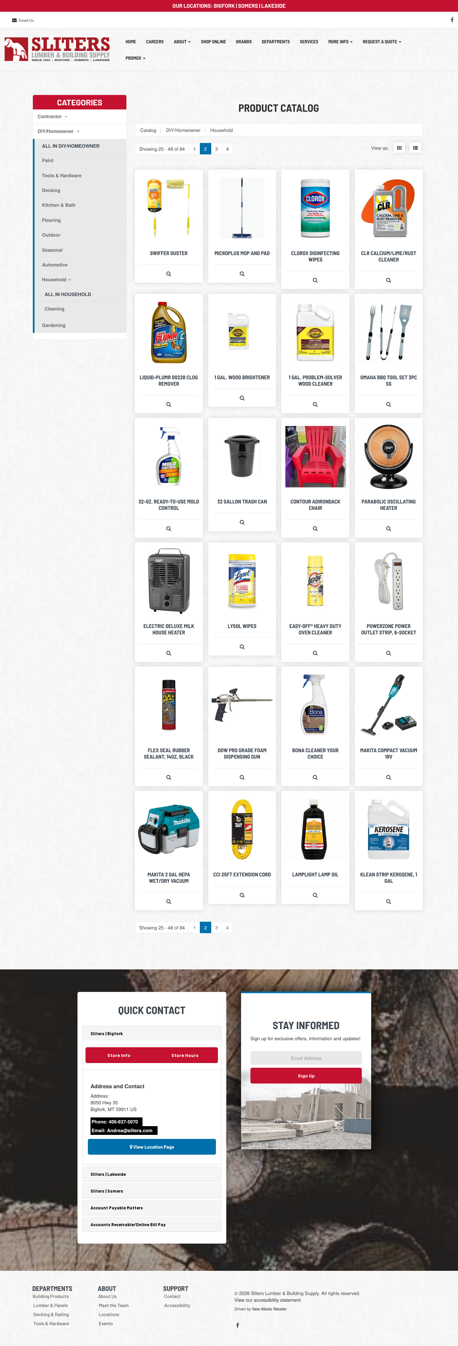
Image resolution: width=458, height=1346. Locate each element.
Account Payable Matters (117, 1207)
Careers (155, 41)
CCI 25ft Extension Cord (242, 874)
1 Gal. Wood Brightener (242, 377)
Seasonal (52, 250)
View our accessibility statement (267, 1299)
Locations (109, 1314)
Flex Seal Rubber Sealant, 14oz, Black (169, 753)
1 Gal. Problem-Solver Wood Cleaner (315, 380)
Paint (47, 160)
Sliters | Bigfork (107, 1033)
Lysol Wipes (242, 626)
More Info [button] (338, 41)
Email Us (26, 20)
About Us (107, 1296)
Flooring (51, 220)
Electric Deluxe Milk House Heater (169, 629)
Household (54, 279)
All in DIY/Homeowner (71, 146)
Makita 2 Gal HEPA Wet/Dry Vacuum (169, 877)
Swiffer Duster (168, 253)
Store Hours (184, 1055)
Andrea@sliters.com (130, 1130)
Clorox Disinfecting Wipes (315, 256)
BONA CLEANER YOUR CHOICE (315, 753)
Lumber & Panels (50, 1305)
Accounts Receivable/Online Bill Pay (128, 1224)
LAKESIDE (273, 6)
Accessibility (177, 1305)
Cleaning (54, 308)
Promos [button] (134, 58)
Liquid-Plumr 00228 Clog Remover (169, 380)
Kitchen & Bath (58, 205)
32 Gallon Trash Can (242, 501)
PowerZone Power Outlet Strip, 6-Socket (388, 629)
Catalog (148, 130)
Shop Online (213, 41)
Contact (172, 1296)
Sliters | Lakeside (108, 1174)
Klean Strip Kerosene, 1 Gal (388, 877)
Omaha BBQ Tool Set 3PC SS (388, 380)
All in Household (68, 294)
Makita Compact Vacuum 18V (388, 753)
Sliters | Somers (107, 1191)
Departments (276, 41)
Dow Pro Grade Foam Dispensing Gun (242, 753)
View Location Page (153, 1147)
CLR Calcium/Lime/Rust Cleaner (388, 256)
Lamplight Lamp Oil (315, 874)
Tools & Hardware (61, 175)
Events (106, 1323)
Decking (51, 190)
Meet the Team (114, 1305)
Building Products (51, 1296)
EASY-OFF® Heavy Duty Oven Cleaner (315, 629)
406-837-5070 (123, 1121)
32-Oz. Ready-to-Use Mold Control (168, 504)
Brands (244, 41)
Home (131, 41)
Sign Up (306, 1075)
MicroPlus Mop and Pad (242, 253)
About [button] (180, 41)
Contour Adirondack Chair (315, 504)
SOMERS (248, 6)
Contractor (50, 116)
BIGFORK (224, 6)
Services (309, 41)
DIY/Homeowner (56, 131)
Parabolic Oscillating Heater (389, 504)
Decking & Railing (51, 1314)
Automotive (54, 264)
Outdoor (51, 235)
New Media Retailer (269, 1309)
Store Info (118, 1055)
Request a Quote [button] (380, 41)
